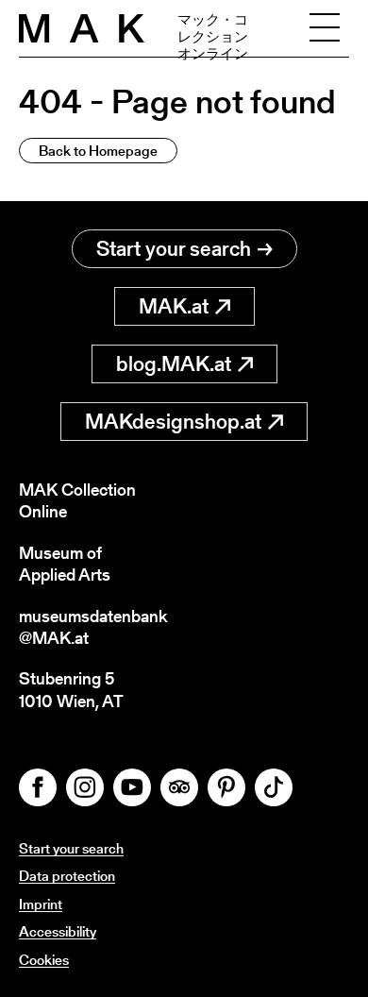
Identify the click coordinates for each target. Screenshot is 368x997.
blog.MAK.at (173, 364)
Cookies (44, 960)
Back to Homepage (98, 151)
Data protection (67, 876)
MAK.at (174, 306)
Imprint (40, 904)
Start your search (173, 248)
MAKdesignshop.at (173, 421)
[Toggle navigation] (324, 28)
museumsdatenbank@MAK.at (93, 627)
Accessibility (57, 931)
